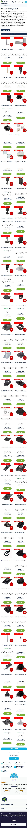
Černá (6, 54)
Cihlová (22, 83)
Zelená (19, 83)
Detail (7, 62)
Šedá (1, 54)
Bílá (15, 54)
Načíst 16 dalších (14, 748)
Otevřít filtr (6, 30)
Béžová (8, 54)
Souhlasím (13, 824)
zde (20, 816)
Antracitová (10, 225)
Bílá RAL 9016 (11, 54)
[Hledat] (13, 2)
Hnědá (24, 83)
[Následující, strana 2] (14, 752)
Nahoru (14, 758)
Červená (12, 225)
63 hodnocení (14, 786)
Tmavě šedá (22, 281)
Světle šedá (4, 54)
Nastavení (13, 820)
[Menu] (26, 2)
